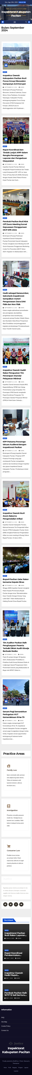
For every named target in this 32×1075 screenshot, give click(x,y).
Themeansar (16, 1063)
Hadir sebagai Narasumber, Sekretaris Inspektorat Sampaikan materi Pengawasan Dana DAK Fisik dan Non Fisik (16, 299)
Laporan (26, 1067)
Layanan (16, 1071)
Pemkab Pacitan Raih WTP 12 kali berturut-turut (15, 995)
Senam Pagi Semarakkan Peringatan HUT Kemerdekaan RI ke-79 (15, 714)
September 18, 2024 (11, 233)
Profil (9, 1067)
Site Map (4, 1022)
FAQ (2, 1017)
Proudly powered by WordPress (10, 1061)
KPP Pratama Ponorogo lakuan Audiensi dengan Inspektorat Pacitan (14, 445)
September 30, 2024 (11, 87)
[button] (26, 22)
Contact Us (5, 1030)
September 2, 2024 (10, 654)
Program (20, 1067)
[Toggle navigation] (15, 22)
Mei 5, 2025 (9, 998)
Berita (4, 72)
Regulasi (14, 1067)
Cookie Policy (5, 1026)
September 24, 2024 (11, 164)
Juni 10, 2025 (10, 938)
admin (22, 87)
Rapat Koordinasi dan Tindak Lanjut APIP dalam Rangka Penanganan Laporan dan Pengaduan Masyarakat (15, 155)
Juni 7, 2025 (10, 958)
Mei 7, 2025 (9, 978)
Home (5, 1067)
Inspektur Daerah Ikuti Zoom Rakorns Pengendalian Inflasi (14, 516)
